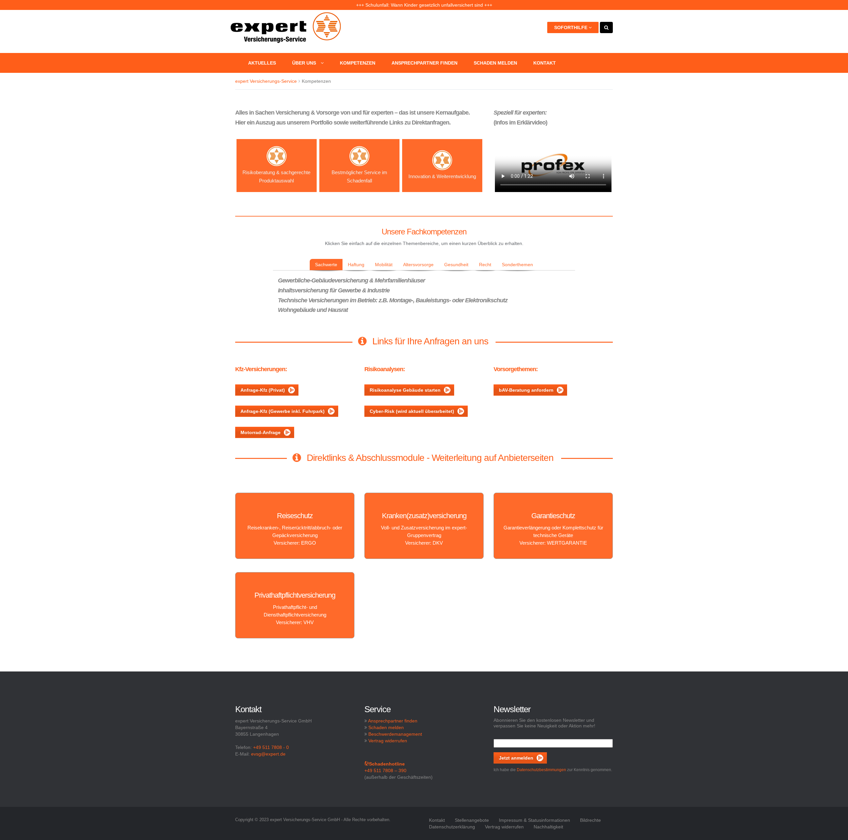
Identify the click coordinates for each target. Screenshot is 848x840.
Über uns (304, 63)
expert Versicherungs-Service (266, 81)
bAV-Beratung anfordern (526, 390)
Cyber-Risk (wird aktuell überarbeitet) (412, 411)
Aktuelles (262, 63)
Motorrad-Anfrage (260, 432)
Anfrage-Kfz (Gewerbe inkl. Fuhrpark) (282, 411)
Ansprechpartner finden (424, 63)
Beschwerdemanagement (395, 734)
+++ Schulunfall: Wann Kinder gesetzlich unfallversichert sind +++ (424, 5)
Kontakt (544, 63)
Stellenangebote (472, 820)
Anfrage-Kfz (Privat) (262, 390)
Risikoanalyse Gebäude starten (405, 390)
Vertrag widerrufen (387, 740)
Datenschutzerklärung (452, 826)
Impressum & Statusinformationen (534, 820)
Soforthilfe (571, 27)
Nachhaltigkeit (548, 826)
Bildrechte (590, 820)
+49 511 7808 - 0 (271, 747)
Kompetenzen (357, 63)
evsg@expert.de (268, 754)
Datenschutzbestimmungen (541, 769)
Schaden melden (495, 63)
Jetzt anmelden (516, 758)
